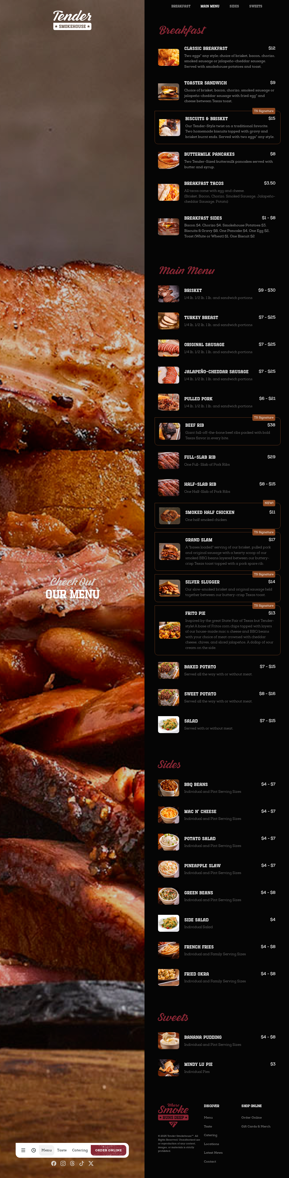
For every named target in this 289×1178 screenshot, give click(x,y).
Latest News (213, 1153)
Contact (210, 1161)
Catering (210, 1135)
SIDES (234, 6)
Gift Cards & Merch (256, 1126)
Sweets (255, 6)
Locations (211, 1144)
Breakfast (180, 6)
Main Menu (210, 6)
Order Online (251, 1117)
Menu (208, 1117)
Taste (208, 1126)
